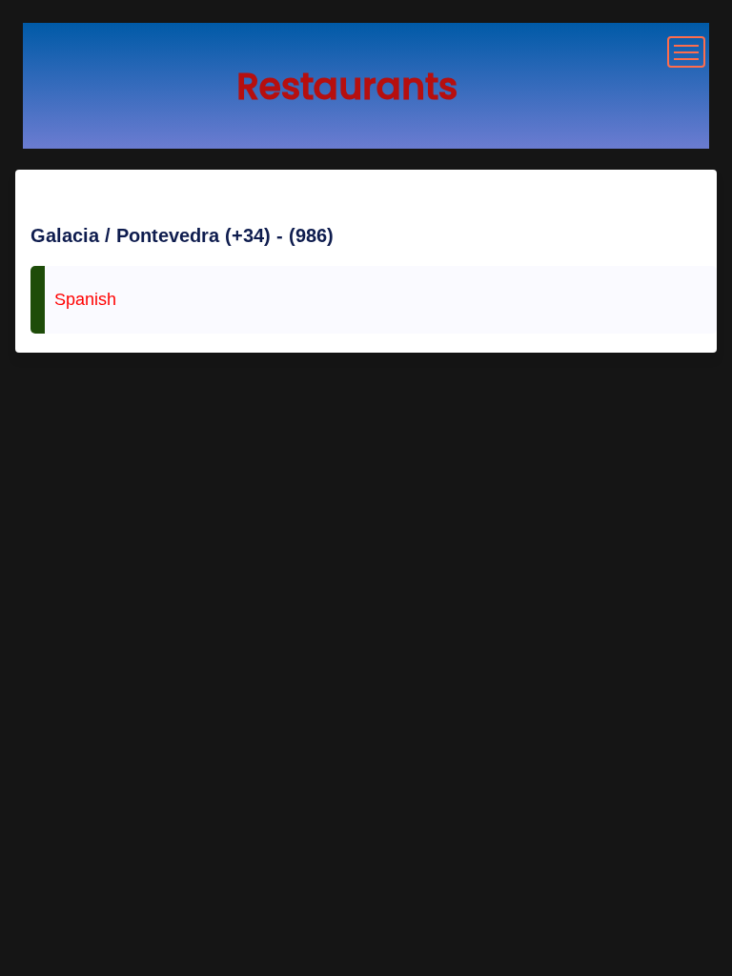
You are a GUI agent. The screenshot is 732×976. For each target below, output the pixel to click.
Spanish (85, 299)
